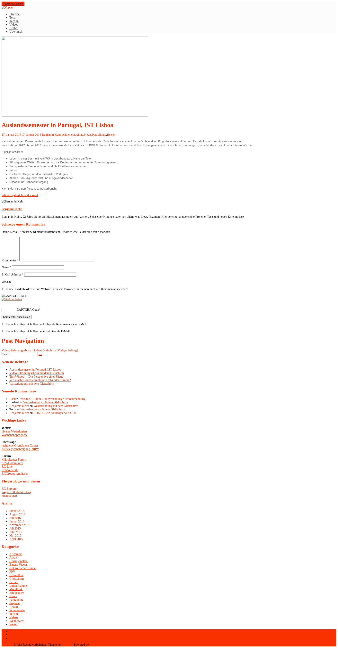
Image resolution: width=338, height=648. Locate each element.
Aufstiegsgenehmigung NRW (20, 449)
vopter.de (7, 644)
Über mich (15, 31)
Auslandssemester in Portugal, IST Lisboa (35, 369)
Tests (12, 17)
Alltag (79, 134)
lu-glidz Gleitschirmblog (16, 492)
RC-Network (10, 470)
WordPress (96, 644)
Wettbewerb (16, 620)
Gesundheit (16, 575)
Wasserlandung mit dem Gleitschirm (31, 383)
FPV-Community (12, 463)
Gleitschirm (16, 578)
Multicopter (16, 592)
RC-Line (7, 466)
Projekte (14, 14)
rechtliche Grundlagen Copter (20, 445)
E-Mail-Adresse (12, 274)
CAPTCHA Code (28, 309)
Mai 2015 (15, 535)
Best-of (13, 28)
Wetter (13, 624)
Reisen (111, 134)
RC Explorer (9, 488)
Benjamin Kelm (51, 134)
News (87, 134)
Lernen (13, 582)
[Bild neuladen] (12, 299)
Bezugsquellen (18, 561)
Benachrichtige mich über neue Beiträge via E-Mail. (38, 331)
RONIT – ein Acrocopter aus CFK (54, 412)
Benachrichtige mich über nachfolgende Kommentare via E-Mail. (46, 324)
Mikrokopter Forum (14, 459)
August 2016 (17, 514)
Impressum (16, 638)
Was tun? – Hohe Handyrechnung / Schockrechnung (52, 398)
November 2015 (19, 525)
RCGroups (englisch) (15, 473)
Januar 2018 (16, 511)
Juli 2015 (15, 528)
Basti (12, 398)
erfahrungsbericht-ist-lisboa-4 (20, 195)
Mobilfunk (15, 589)
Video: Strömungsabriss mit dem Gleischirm (36, 373)
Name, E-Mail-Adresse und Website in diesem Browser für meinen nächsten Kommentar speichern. (67, 289)
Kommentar (10, 260)
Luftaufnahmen (18, 585)
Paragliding (99, 134)
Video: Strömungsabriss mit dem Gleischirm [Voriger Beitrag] (40, 350)
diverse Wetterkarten (14, 431)
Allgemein (68, 134)
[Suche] (40, 355)
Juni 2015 (15, 532)
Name (6, 267)
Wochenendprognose (15, 435)
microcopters (9, 495)
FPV (12, 571)
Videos (13, 24)
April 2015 (16, 539)
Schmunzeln (17, 610)
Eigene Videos (18, 564)
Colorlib (68, 644)
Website (6, 281)
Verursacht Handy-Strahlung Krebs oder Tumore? (40, 380)
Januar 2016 (16, 521)
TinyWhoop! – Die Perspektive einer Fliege (36, 376)
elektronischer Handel (22, 568)
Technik (14, 21)
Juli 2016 (15, 518)
